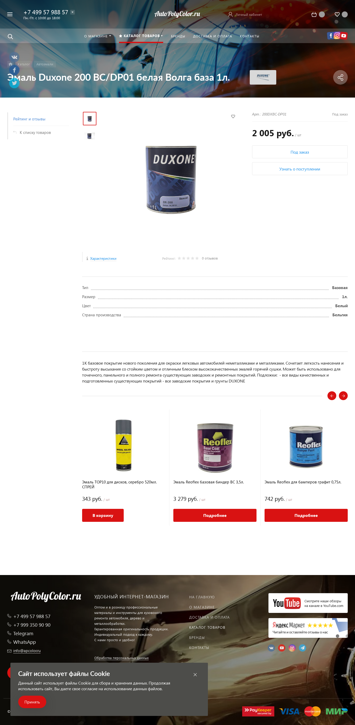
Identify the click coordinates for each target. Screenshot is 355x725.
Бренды (197, 637)
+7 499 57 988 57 (45, 12)
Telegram (23, 633)
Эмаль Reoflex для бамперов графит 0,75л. (303, 482)
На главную (202, 596)
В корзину (103, 515)
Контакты (199, 647)
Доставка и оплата (209, 617)
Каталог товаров (207, 627)
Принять (32, 702)
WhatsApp (24, 642)
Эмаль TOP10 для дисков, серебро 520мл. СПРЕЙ (119, 484)
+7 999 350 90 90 (31, 624)
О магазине (202, 607)
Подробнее (215, 515)
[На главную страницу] (177, 13)
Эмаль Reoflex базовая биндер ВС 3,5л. (208, 482)
